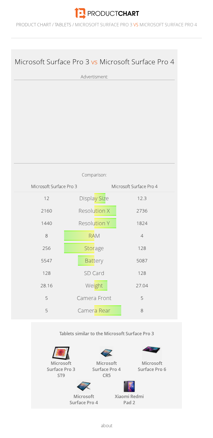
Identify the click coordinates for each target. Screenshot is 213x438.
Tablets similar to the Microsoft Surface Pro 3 (106, 334)
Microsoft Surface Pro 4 (134, 186)
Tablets (63, 25)
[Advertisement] (94, 121)
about (106, 425)
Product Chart (33, 25)
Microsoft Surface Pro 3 (54, 186)
